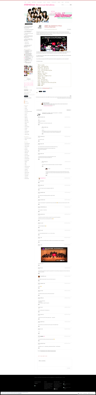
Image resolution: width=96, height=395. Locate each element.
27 (28, 85)
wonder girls (69, 98)
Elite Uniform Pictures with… (28, 59)
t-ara (65, 98)
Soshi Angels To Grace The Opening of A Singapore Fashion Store (28, 46)
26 (27, 85)
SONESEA (26, 125)
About (63, 2)
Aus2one (26, 108)
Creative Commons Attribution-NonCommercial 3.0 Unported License (58, 385)
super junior (63, 98)
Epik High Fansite (27, 158)
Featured (29, 2)
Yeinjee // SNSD (27, 134)
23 (32, 84)
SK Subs (44, 2)
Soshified (26, 128)
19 (27, 84)
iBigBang (26, 161)
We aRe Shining (27, 178)
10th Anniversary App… (28, 57)
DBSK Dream (26, 152)
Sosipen (26, 129)
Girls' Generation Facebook (28, 111)
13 (28, 83)
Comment (68, 368)
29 (31, 85)
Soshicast (48, 2)
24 (24, 85)
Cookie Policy (20, 393)
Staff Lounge (67, 2)
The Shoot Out (54, 2)
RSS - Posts (26, 101)
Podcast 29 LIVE (27, 43)
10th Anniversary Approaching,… (28, 50)
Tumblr (65, 385)
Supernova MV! (27, 42)
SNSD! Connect (27, 122)
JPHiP (25, 163)
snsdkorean (60, 383)
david (26, 50)
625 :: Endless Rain (27, 143)
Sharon (26, 60)
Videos (56, 29)
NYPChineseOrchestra (45, 88)
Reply (39, 124)
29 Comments (69, 29)
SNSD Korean (29, 4)
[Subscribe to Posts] (24, 101)
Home (25, 2)
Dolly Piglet (26, 154)
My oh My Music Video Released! (29, 29)
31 (24, 86)
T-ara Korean (26, 175)
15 (31, 83)
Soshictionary (39, 2)
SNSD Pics (26, 117)
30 (32, 85)
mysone (26, 114)
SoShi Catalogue (27, 126)
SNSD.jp (26, 123)
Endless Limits (27, 157)
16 (32, 83)
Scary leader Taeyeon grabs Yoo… (28, 62)
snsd (59, 98)
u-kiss (67, 98)
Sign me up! (26, 96)
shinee (58, 98)
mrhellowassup (27, 53)
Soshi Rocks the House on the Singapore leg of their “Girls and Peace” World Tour (28, 36)
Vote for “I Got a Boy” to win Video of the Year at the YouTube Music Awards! (28, 40)
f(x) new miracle (27, 160)
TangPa (26, 139)
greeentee (41, 336)
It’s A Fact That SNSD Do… (29, 58)
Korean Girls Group (27, 166)
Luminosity (26, 169)
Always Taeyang (27, 146)
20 (28, 84)
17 (24, 84)
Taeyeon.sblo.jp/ (27, 131)
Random (54, 29)
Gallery (59, 2)
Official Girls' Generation (28, 138)
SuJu (61, 98)
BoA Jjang (26, 149)
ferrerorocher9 (49, 29)
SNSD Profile (34, 2)
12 (27, 83)
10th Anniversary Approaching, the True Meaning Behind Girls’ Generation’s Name (28, 27)
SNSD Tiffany (26, 120)
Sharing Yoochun (27, 172)
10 (24, 83)
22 (31, 84)
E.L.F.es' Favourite (27, 155)
